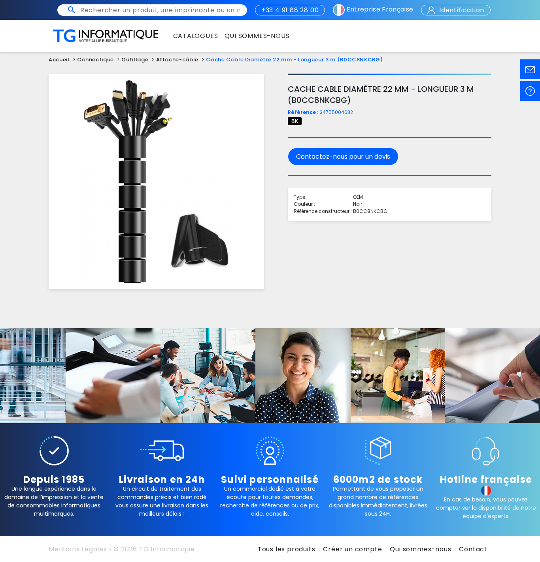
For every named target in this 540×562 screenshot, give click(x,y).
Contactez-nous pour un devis (343, 156)
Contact (473, 549)
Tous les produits (286, 549)
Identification (460, 10)
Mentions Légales (78, 549)
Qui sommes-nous (420, 549)
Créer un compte (352, 549)
